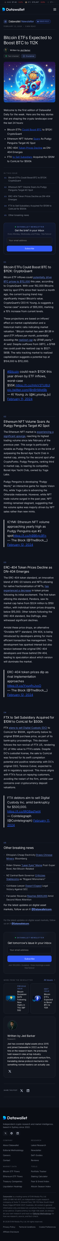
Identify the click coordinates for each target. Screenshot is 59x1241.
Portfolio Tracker (38, 1171)
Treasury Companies (12, 1181)
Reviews (35, 1160)
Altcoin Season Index (41, 1186)
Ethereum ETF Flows (13, 1176)
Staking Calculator (39, 1176)
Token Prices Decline (30, 147)
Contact (6, 1160)
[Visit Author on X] (9, 1071)
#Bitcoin (13, 371)
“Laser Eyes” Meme (31, 865)
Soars (36, 138)
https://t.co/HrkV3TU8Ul (33, 385)
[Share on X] (21, 1090)
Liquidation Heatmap (12, 1186)
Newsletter (36, 1150)
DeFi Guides (37, 1155)
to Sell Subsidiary (22, 156)
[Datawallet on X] (5, 1133)
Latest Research (38, 1145)
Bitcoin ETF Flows (11, 1171)
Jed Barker (25, 50)
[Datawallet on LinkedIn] (17, 1133)
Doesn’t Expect (33, 885)
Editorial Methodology (13, 1150)
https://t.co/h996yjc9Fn (29, 535)
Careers (6, 1155)
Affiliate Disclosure (11, 1232)
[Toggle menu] (55, 9)
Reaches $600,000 (37, 895)
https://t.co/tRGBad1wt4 (24, 811)
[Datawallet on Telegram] (11, 1133)
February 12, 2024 (20, 545)
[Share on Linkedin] (28, 1090)
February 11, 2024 (20, 399)
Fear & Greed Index (40, 1181)
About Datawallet (11, 1145)
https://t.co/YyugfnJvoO (24, 686)
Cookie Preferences (47, 1227)
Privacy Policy (9, 1227)
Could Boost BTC (32, 129)
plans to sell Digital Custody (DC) (28, 727)
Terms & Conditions (27, 1227)
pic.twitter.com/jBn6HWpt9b (27, 390)
